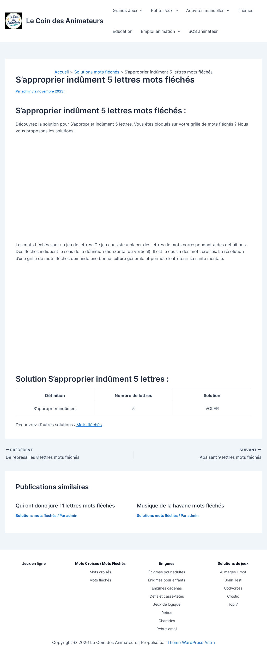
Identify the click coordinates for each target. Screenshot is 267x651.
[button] (140, 10)
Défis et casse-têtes (167, 596)
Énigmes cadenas (167, 588)
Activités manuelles (205, 10)
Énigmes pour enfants (166, 580)
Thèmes (245, 10)
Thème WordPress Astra (191, 642)
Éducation (122, 31)
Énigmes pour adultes (166, 572)
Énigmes (166, 563)
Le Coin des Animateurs (64, 21)
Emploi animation (158, 31)
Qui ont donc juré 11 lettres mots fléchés (65, 506)
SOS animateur (203, 31)
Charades (167, 620)
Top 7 (233, 604)
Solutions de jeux (233, 563)
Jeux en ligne (34, 563)
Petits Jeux (162, 10)
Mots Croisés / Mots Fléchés (100, 563)
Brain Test (232, 580)
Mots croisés (100, 572)
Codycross (233, 588)
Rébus (166, 612)
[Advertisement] (133, 191)
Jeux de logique (166, 604)
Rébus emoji (166, 629)
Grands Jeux (125, 10)
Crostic (233, 596)
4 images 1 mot (233, 572)
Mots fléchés (100, 580)
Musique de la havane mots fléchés (180, 506)
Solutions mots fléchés (36, 515)
